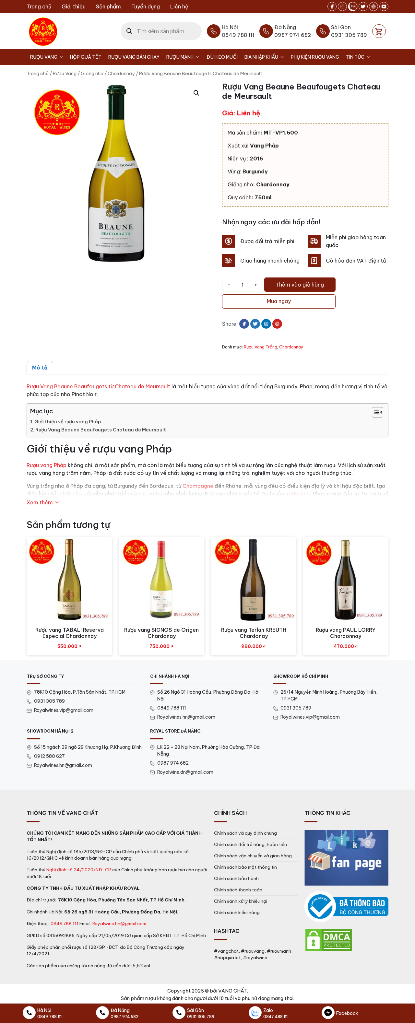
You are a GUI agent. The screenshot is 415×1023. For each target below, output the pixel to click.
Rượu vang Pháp (46, 465)
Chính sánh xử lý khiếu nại (240, 901)
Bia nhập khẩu (261, 57)
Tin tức (355, 57)
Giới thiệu (74, 6)
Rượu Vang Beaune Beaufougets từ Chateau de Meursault (98, 386)
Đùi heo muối (222, 57)
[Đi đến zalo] (352, 6)
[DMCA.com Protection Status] (328, 940)
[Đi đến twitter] (363, 6)
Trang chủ (39, 6)
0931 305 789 (49, 701)
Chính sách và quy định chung (245, 833)
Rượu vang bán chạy (134, 57)
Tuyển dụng (145, 6)
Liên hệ (179, 6)
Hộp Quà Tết (85, 57)
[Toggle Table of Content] (374, 412)
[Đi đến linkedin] (266, 324)
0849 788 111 (171, 708)
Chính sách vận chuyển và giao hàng (253, 856)
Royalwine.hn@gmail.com (119, 923)
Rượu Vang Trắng (260, 346)
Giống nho (92, 73)
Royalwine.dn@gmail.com (185, 772)
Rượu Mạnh (180, 57)
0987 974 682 (173, 763)
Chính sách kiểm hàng (237, 912)
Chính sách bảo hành (236, 878)
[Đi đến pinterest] (373, 6)
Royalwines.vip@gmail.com (63, 710)
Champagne (198, 486)
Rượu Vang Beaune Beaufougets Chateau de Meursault (100, 430)
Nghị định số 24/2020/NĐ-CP (78, 870)
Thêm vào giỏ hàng (300, 284)
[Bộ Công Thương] (346, 907)
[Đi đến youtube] (383, 6)
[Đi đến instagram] (342, 6)
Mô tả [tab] (40, 367)
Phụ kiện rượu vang (315, 57)
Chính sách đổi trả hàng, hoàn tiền (250, 844)
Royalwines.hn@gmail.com (186, 717)
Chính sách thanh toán (238, 890)
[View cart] (379, 31)
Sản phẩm (108, 6)
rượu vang (299, 493)
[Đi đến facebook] (332, 6)
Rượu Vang (43, 57)
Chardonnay (121, 73)
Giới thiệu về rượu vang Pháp (67, 422)
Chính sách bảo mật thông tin (245, 867)
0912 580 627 (49, 756)
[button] (196, 93)
